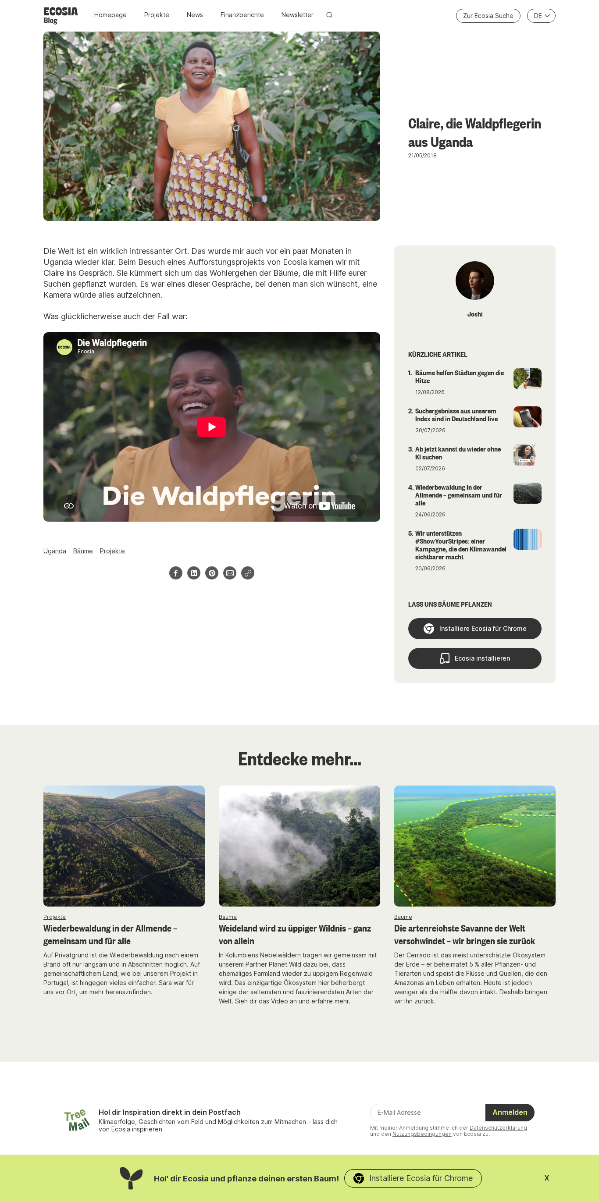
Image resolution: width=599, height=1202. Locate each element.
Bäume (83, 551)
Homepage (110, 14)
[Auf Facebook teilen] (175, 573)
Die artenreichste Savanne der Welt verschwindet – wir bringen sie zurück (464, 933)
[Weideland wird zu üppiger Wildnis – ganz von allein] (299, 846)
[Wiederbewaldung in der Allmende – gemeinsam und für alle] (124, 846)
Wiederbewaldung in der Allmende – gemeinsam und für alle (110, 933)
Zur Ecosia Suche (488, 15)
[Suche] (329, 14)
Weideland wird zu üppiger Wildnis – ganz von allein (295, 933)
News (195, 14)
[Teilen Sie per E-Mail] (229, 573)
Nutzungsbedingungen (422, 1134)
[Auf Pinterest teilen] (211, 573)
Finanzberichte (242, 14)
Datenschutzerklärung (498, 1127)
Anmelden (510, 1112)
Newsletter (298, 14)
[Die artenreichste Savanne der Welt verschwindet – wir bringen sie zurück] (475, 846)
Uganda (54, 551)
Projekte (156, 14)
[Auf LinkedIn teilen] (193, 573)
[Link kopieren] (247, 573)
